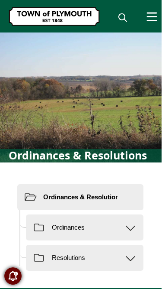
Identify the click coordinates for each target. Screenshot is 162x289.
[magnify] (122, 17)
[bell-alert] (13, 276)
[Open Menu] (152, 16)
